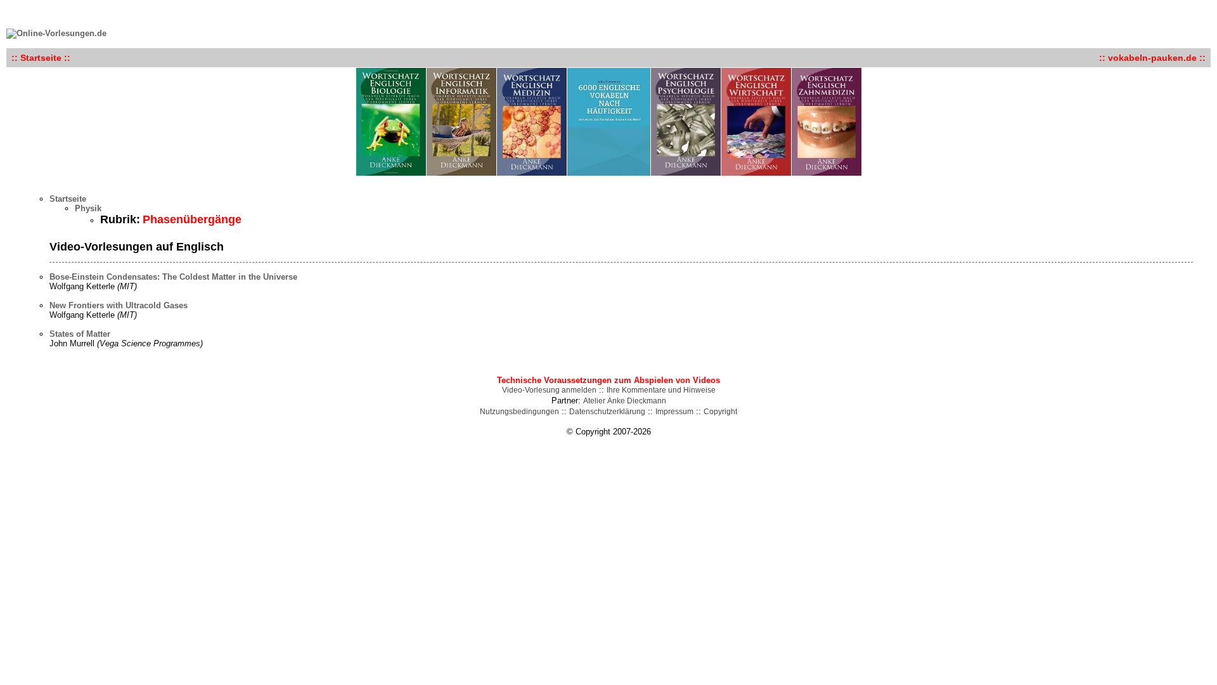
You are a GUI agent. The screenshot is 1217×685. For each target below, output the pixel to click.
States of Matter (79, 334)
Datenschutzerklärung (607, 411)
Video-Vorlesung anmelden (549, 390)
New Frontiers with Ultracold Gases (118, 305)
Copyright (720, 411)
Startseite (67, 199)
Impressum (674, 411)
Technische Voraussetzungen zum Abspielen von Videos (608, 380)
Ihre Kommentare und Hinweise (661, 390)
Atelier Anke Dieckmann (624, 400)
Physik (88, 208)
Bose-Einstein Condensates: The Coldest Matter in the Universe (173, 277)
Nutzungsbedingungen (519, 411)
